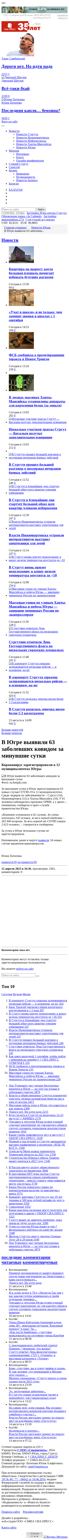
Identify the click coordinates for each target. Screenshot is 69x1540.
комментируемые (40, 1262)
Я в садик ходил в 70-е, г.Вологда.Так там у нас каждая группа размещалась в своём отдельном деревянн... (36, 1296)
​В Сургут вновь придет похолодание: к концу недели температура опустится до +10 (33, 571)
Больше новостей (12, 729)
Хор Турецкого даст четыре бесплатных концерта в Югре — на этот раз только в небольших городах (34, 1089)
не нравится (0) (27, 862)
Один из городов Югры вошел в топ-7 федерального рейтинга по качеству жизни (36, 1230)
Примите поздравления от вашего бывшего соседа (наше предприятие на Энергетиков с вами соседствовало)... (37, 1276)
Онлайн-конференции (30, 160)
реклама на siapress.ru (62, 16)
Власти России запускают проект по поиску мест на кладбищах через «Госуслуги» (36, 1419)
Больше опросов (11, 733)
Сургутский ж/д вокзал (40, 219)
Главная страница (15, 227)
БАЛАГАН (16, 189)
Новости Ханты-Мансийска (33, 144)
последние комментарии (25, 1257)
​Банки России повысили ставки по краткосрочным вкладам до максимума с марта (34, 1190)
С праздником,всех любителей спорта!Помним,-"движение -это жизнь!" (33, 1347)
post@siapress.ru (38, 1466)
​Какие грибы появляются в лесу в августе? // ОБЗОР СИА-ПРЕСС (37, 1136)
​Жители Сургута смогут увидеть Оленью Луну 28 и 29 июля (35, 1238)
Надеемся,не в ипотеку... (24, 1430)
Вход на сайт (9, 121)
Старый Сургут (18, 163)
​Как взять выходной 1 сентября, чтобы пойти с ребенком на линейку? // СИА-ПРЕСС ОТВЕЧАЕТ (37, 1059)
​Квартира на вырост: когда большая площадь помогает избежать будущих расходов (31, 273)
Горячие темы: (13, 212)
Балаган (14, 183)
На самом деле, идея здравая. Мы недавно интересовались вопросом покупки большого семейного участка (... (37, 1411)
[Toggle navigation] (2, 125)
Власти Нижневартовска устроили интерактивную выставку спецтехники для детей (36, 539)
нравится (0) (9, 862)
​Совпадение (20, 1206)
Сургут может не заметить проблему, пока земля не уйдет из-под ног (35, 1221)
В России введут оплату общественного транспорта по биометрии (34, 1169)
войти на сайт (25, 968)
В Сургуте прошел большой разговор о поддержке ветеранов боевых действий (35, 468)
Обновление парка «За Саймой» (21, 216)
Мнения (14, 150)
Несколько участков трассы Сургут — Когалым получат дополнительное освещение (37, 433)
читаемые (11, 1262)
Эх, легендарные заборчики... (27, 1391)
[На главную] (23, 30)
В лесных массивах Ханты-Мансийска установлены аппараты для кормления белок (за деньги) (37, 401)
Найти (41, 209)
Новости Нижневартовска (32, 137)
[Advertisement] (34, 911)
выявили (43, 840)
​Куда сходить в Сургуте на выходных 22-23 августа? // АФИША (36, 1117)
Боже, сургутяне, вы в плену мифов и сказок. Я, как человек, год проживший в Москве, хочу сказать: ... (37, 1371)
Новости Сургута (27, 134)
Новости (14, 131)
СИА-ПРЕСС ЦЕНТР (44, 1456)
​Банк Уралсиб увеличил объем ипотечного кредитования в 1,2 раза (36, 1008)
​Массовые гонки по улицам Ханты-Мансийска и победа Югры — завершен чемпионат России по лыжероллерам (37, 608)
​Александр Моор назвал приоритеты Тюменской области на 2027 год (32, 1153)
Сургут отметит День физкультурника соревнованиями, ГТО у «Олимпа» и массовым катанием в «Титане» (33, 1355)
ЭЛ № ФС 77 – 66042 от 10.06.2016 (23, 1479)
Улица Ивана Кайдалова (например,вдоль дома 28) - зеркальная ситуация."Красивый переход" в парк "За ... (36, 1325)
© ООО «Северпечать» (32, 1450)
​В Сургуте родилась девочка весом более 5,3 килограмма (37, 711)
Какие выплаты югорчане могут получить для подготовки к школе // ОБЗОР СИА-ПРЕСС (38, 1213)
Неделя (17, 994)
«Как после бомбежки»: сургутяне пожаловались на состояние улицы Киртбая (36, 1334)
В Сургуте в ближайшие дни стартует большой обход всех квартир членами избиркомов (33, 504)
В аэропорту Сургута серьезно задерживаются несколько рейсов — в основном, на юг (38, 681)
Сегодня (6, 994)
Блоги (20, 157)
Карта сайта (8, 1527)
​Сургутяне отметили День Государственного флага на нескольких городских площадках (36, 646)
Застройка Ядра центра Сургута (46, 212)
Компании (22, 173)
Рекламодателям (33, 1511)
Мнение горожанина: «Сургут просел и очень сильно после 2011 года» (38, 1380)
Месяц (26, 994)
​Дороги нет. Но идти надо (28, 1111)
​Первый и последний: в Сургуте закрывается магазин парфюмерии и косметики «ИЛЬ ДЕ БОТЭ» (37, 1145)
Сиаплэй (14, 167)
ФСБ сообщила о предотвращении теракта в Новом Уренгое (36, 357)
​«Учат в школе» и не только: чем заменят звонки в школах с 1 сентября (35, 316)
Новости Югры (26, 147)
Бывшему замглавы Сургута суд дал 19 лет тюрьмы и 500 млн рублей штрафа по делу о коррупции (36, 1200)
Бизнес (13, 170)
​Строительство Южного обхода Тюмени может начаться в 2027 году (34, 1159)
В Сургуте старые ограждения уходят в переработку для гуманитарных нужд (33, 1396)
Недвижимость (25, 177)
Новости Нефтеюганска (31, 140)
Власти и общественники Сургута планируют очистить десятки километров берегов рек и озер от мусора (38, 1099)
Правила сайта (10, 1511)
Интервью (22, 154)
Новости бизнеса (27, 180)
